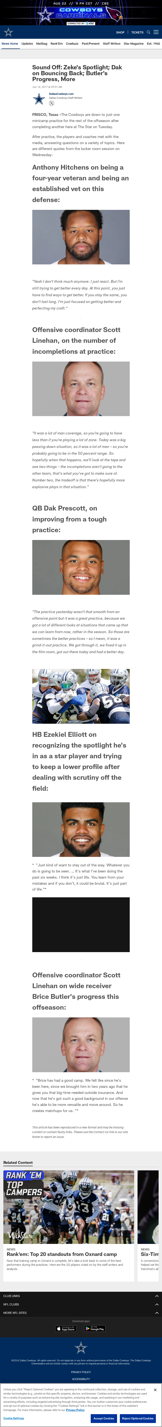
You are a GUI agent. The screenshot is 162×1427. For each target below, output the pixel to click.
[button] (81, 925)
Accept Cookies (104, 1418)
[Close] (155, 1390)
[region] (81, 1405)
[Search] (148, 32)
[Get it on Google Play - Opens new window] (95, 1330)
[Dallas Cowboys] (81, 1348)
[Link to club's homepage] (8, 30)
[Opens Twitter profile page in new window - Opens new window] (51, 103)
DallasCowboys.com (61, 93)
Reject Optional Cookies (138, 1418)
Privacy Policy (81, 1372)
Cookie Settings (13, 1418)
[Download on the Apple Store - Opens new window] (66, 1329)
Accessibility (81, 1378)
